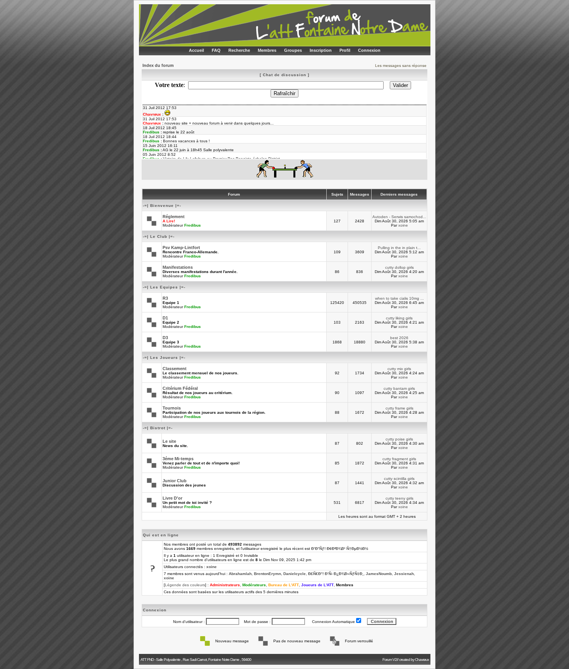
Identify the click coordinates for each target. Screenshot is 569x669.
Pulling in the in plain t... (399, 248)
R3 (165, 298)
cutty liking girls (399, 318)
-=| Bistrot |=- (158, 428)
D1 (165, 318)
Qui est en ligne (161, 535)
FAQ (216, 50)
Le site (169, 441)
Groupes (293, 50)
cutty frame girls (399, 408)
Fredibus (192, 225)
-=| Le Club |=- (159, 236)
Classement (175, 368)
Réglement (174, 216)
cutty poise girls (399, 439)
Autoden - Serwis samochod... (399, 217)
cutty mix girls (399, 369)
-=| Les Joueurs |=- (164, 357)
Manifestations (178, 267)
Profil (344, 50)
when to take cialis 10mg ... (399, 298)
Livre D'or (172, 498)
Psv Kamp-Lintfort (181, 247)
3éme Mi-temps (178, 458)
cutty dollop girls (399, 267)
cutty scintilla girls (399, 478)
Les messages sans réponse (401, 65)
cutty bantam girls (399, 388)
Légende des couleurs (185, 585)
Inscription (321, 50)
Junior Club (175, 480)
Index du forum (158, 65)
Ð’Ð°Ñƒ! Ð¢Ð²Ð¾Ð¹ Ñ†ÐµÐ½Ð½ (339, 548)
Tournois (172, 408)
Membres (267, 50)
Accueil (196, 50)
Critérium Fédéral (180, 388)
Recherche (239, 50)
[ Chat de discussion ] (284, 75)
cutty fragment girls (399, 459)
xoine (403, 225)
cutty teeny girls (399, 498)
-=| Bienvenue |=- (162, 205)
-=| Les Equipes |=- (164, 287)
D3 (165, 337)
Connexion (369, 50)
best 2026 (399, 338)
